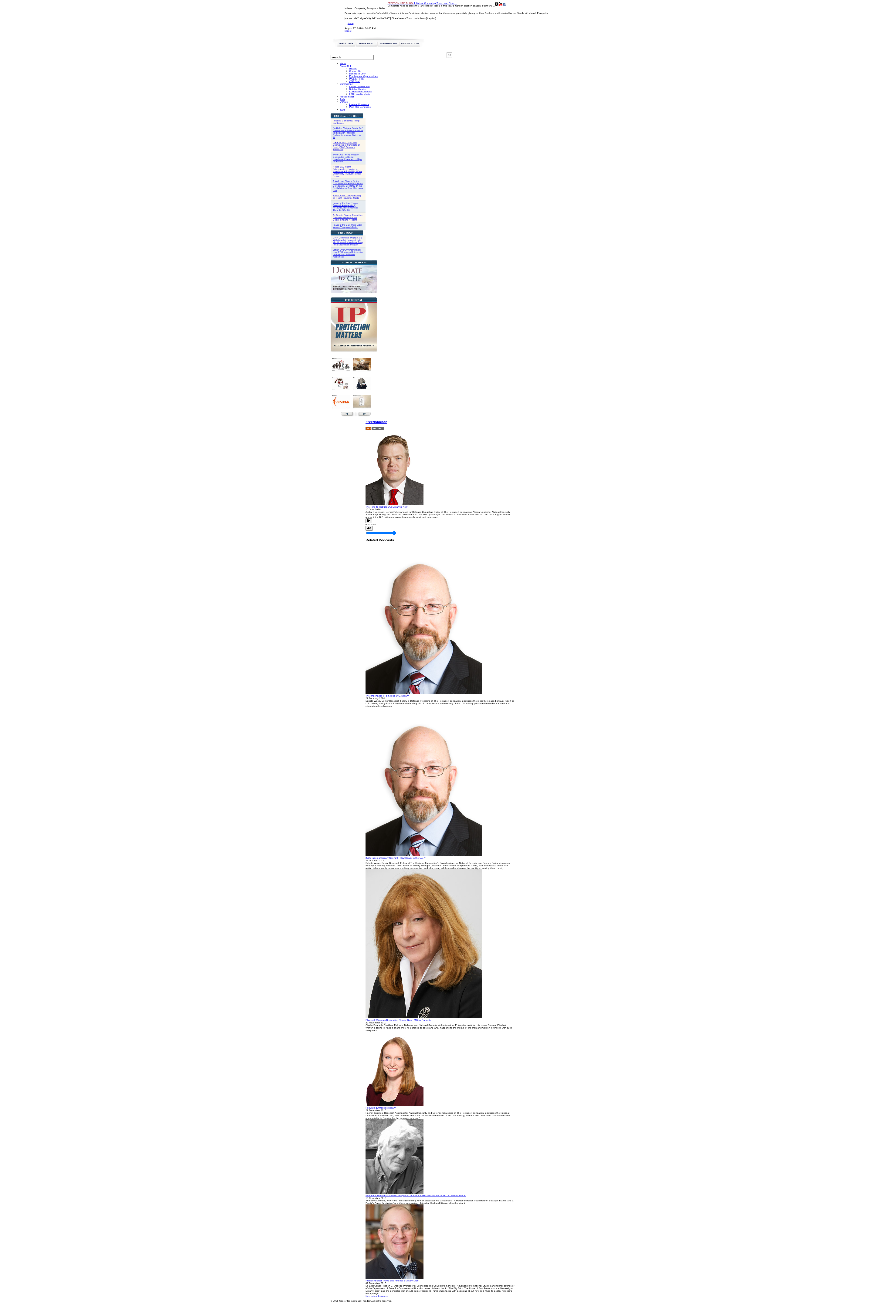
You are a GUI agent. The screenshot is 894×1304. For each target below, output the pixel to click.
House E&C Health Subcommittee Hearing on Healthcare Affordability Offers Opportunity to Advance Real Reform (347, 171)
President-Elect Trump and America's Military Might (392, 1280)
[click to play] (394, 504)
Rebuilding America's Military (381, 1107)
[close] (348, 31)
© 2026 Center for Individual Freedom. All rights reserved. (361, 1301)
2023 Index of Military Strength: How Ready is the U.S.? (396, 858)
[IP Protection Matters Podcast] (354, 350)
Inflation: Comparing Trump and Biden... (422, 3)
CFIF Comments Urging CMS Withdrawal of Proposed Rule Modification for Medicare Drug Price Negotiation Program (348, 241)
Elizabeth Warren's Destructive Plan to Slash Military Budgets (398, 1020)
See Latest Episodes (377, 1296)
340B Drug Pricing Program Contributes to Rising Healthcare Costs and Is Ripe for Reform (347, 158)
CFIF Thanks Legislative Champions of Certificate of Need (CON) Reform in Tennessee (346, 146)
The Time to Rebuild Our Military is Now (386, 507)
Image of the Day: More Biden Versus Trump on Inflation (347, 226)
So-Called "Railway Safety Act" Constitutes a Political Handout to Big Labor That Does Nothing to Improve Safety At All (348, 133)
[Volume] (369, 528)
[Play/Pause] (369, 520)
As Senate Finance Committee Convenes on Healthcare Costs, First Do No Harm (348, 217)
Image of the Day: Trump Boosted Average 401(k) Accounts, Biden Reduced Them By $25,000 (345, 206)
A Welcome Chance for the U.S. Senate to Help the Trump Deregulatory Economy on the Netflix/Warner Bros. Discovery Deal (348, 186)
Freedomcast (376, 422)
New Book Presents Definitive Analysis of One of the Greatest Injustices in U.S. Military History (416, 1195)
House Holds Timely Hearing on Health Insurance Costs (347, 196)
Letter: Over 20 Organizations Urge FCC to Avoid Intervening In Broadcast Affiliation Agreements (348, 253)
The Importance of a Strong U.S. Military (387, 695)
